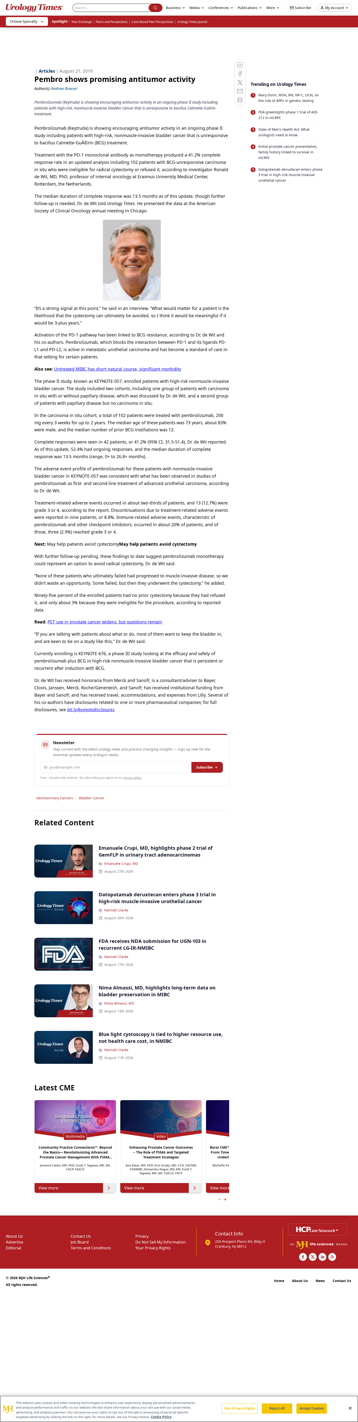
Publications (248, 7)
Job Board (80, 1242)
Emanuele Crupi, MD (121, 863)
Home (279, 1280)
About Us (14, 1236)
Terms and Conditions (91, 1248)
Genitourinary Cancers (54, 798)
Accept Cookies (312, 1408)
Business (173, 7)
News (320, 1280)
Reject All (277, 1408)
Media (194, 7)
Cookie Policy (161, 1417)
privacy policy (132, 778)
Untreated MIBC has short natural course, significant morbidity (117, 369)
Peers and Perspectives (112, 22)
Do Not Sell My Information (160, 1242)
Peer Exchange (82, 22)
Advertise (14, 1242)
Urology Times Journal (192, 22)
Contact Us (81, 1236)
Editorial (13, 1248)
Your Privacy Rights (153, 1248)
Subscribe (204, 767)
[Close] (350, 1408)
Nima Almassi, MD (119, 1003)
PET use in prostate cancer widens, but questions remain (104, 622)
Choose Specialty (23, 21)
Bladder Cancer (91, 798)
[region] (179, 1409)
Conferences (218, 7)
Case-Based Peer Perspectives (152, 22)
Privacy (142, 1236)
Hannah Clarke (116, 910)
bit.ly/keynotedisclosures (90, 709)
